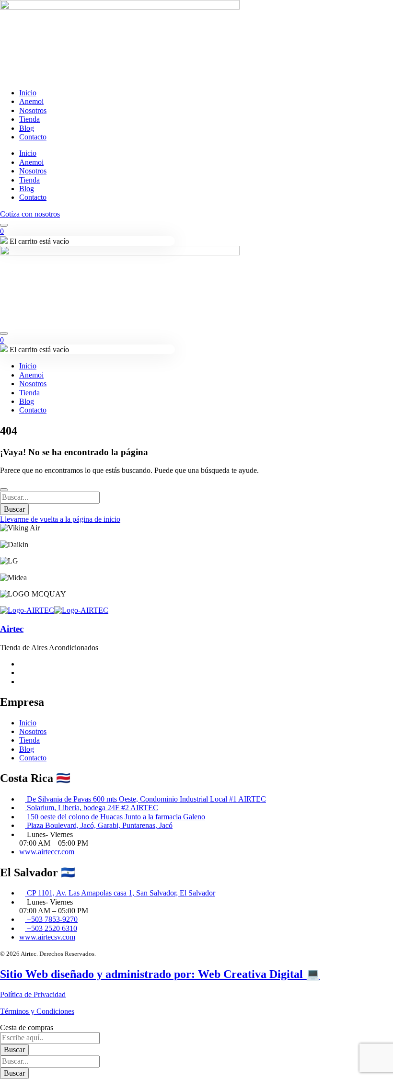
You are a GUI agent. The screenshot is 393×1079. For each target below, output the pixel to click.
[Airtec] (27, 610)
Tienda (29, 119)
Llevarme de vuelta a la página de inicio (60, 519)
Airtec (11, 629)
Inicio (27, 93)
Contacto (32, 137)
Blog (26, 128)
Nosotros (32, 110)
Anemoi (31, 101)
